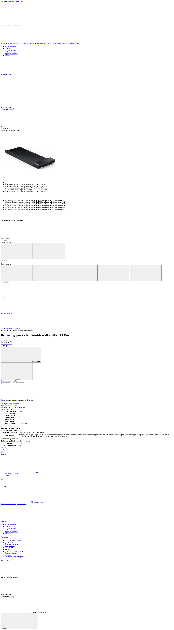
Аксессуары (9, 55)
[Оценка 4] (113, 273)
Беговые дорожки (11, 46)
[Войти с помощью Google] (49, 251)
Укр (6, 7)
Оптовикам (9, 547)
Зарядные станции (11, 54)
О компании (9, 542)
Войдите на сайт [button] (6, 381)
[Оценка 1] (17, 273)
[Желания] (87, 17)
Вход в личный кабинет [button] (13, 540)
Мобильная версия (37, 502)
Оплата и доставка (11, 544)
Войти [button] (3, 400)
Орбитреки (8, 48)
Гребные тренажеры (12, 52)
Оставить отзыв (6, 344)
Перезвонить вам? (7, 109)
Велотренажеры (10, 50)
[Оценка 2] (49, 273)
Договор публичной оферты (14, 557)
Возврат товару (10, 546)
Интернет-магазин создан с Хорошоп (13, 504)
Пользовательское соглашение (15, 551)
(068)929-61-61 (6, 74)
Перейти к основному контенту (12, 2)
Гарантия (8, 555)
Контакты (8, 549)
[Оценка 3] (81, 273)
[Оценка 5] (146, 273)
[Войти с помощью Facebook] (17, 251)
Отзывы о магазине (11, 553)
